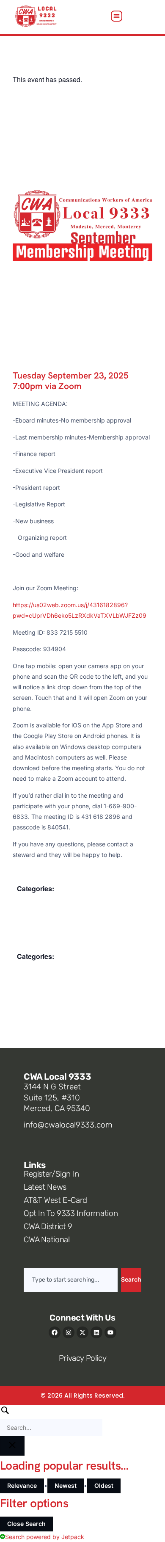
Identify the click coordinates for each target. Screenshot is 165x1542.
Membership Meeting (48, 901)
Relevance (22, 1485)
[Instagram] (68, 1332)
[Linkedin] (96, 1332)
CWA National (46, 1239)
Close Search (26, 1523)
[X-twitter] (82, 1332)
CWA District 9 (48, 1226)
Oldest (103, 1485)
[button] (116, 16)
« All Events (32, 62)
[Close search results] (12, 1446)
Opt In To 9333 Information (71, 1213)
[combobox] (71, 1280)
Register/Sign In (51, 1174)
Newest (66, 1485)
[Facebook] (54, 1332)
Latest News (45, 1187)
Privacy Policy (83, 1358)
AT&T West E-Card (55, 1200)
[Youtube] (110, 1332)
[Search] (51, 1420)
